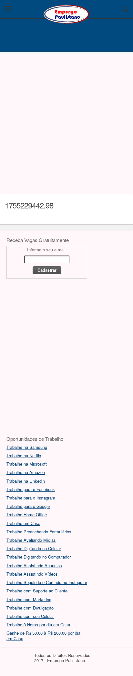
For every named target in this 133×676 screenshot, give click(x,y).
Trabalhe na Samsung (26, 447)
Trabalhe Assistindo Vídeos (32, 574)
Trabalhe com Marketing (28, 599)
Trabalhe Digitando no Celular (33, 548)
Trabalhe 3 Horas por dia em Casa (38, 624)
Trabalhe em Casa (23, 523)
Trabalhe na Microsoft (26, 464)
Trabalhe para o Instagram (30, 498)
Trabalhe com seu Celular (30, 616)
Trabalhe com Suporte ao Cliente (36, 591)
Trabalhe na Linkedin (25, 481)
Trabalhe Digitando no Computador (38, 557)
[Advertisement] (66, 121)
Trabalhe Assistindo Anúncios (34, 565)
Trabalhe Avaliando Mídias (31, 540)
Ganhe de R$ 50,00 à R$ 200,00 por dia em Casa (43, 635)
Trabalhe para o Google (28, 506)
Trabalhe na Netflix (23, 455)
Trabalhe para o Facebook (30, 489)
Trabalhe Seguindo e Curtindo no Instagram (46, 582)
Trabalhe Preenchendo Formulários (38, 532)
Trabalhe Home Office (26, 514)
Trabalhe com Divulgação (30, 608)
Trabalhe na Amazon (25, 472)
